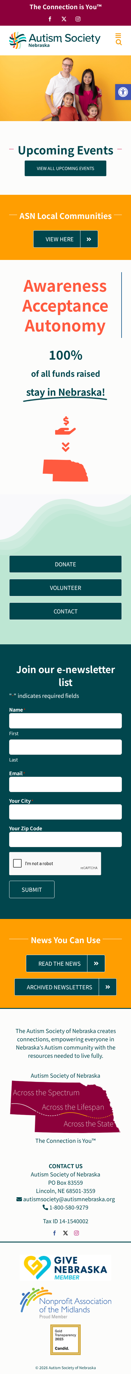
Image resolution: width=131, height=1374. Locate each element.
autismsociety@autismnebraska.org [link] (68, 1199)
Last (13, 759)
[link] (123, 92)
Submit (32, 889)
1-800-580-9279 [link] (68, 1207)
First (14, 733)
